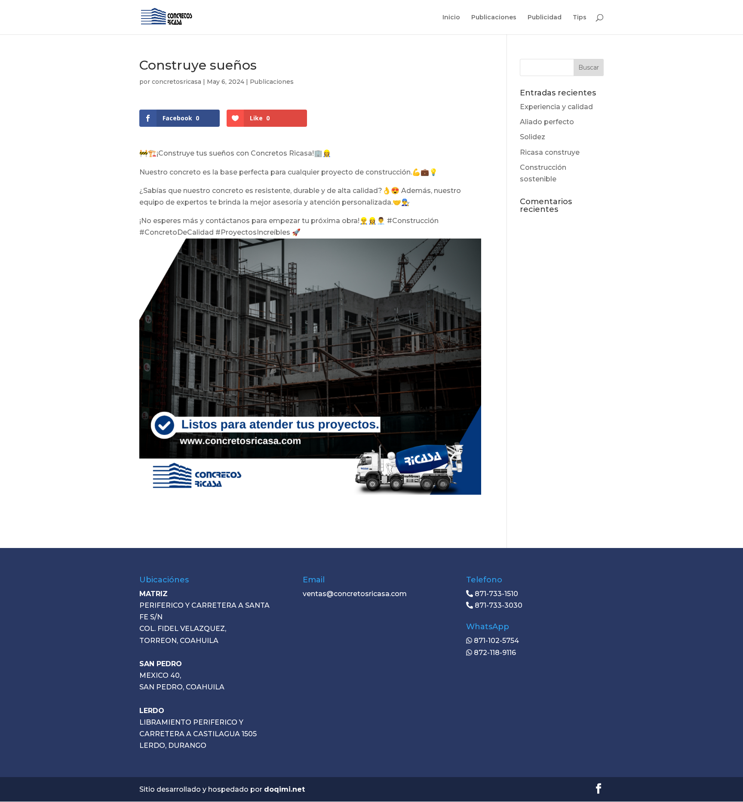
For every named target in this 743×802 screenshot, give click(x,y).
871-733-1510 (495, 594)
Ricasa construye (550, 152)
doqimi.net (284, 789)
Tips (579, 17)
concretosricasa (176, 82)
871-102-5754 (495, 641)
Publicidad (545, 17)
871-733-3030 (497, 605)
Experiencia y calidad (556, 107)
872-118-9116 (494, 653)
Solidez (532, 137)
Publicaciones (493, 17)
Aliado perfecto (547, 122)
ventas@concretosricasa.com (355, 594)
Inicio (451, 17)
